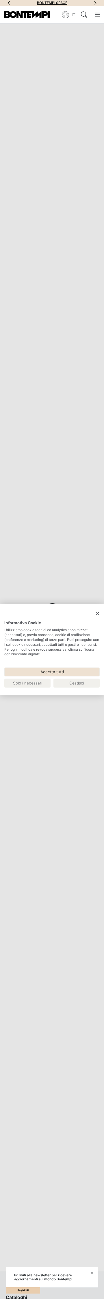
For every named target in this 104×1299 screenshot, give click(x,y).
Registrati (23, 1290)
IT (73, 14)
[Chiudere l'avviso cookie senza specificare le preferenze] (97, 613)
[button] (8, 3)
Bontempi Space (52, 3)
